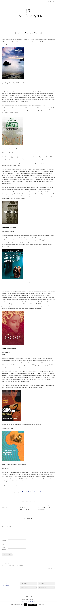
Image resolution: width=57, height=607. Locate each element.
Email (3, 544)
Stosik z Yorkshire (8, 506)
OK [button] (25, 604)
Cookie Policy (4, 583)
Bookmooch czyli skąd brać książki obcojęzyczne (28, 507)
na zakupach (28, 30)
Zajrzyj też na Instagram (28, 601)
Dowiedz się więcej (41, 604)
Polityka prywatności (5, 585)
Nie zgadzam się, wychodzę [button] (32, 604)
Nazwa (4, 540)
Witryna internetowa (4, 548)
